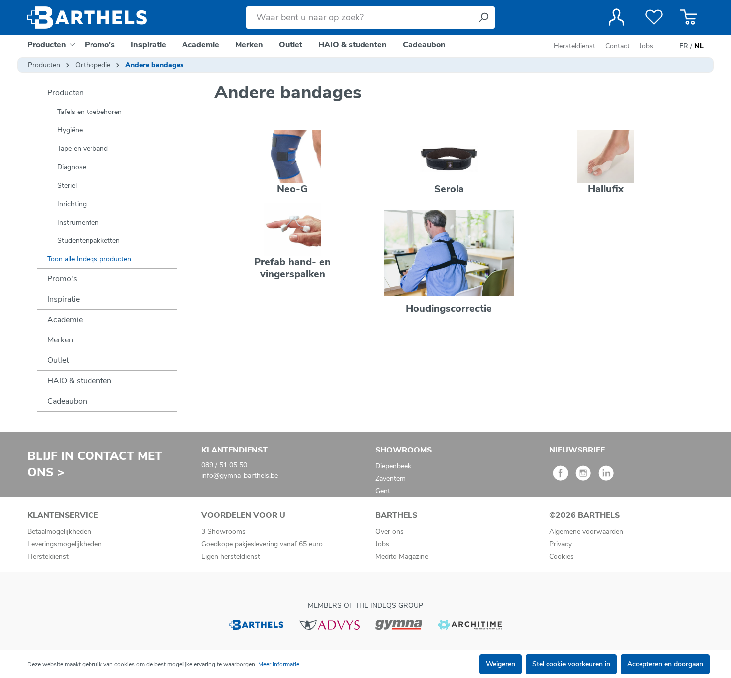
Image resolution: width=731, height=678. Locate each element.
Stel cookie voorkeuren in (571, 664)
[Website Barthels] (256, 624)
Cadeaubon (67, 401)
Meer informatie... (281, 664)
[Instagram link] (583, 476)
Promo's (62, 278)
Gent (382, 491)
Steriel (67, 185)
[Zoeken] (483, 17)
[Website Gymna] (398, 624)
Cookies (561, 556)
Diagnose (71, 167)
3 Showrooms (223, 531)
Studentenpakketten (88, 240)
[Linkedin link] (606, 476)
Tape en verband (82, 148)
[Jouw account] (616, 17)
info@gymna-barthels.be (239, 475)
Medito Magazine (401, 556)
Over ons (389, 531)
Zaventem (390, 478)
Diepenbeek (393, 466)
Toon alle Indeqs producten (89, 259)
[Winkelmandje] (688, 17)
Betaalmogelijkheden (59, 531)
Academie (65, 319)
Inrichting (72, 204)
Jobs (646, 46)
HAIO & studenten (79, 380)
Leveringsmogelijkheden (64, 544)
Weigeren (500, 664)
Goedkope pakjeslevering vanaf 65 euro (262, 544)
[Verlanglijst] (654, 17)
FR (683, 46)
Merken (60, 340)
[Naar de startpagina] (87, 17)
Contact (617, 46)
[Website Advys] (329, 624)
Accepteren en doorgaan (665, 664)
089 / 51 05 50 (224, 465)
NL (699, 46)
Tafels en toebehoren (89, 111)
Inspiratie (63, 299)
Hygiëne (70, 130)
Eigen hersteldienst (230, 556)
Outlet (58, 360)
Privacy (560, 544)
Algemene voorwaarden (586, 531)
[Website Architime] (470, 624)
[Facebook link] (560, 476)
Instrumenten (78, 222)
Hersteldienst (574, 46)
